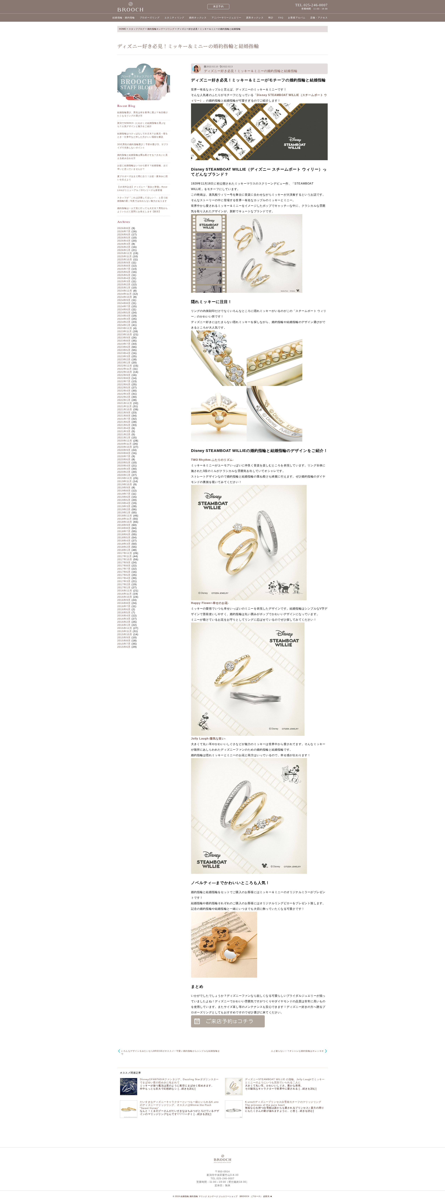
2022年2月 (124, 397)
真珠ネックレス (255, 17)
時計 (270, 17)
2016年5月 (124, 612)
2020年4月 (124, 465)
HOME (122, 29)
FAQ (280, 17)
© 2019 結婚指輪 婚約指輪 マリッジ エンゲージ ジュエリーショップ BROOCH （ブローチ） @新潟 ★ (222, 1196)
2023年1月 (124, 362)
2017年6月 (124, 571)
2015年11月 (124, 631)
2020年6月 (124, 459)
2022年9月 (124, 375)
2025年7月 (124, 268)
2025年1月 (124, 287)
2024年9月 (124, 300)
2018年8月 (124, 528)
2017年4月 (124, 578)
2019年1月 (124, 512)
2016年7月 (124, 606)
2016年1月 (124, 625)
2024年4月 (124, 315)
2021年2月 (124, 434)
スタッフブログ (137, 29)
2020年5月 (124, 462)
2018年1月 (124, 550)
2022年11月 (124, 368)
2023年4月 (124, 353)
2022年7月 (124, 381)
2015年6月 (124, 646)
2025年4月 (124, 278)
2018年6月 (124, 534)
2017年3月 (124, 581)
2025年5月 (124, 275)
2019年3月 (124, 506)
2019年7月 (124, 493)
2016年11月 (124, 593)
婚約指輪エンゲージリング (161, 29)
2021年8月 (124, 415)
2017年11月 (124, 556)
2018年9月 (124, 525)
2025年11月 (124, 256)
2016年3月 (124, 618)
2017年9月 (124, 562)
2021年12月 (124, 403)
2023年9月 (124, 337)
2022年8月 (124, 378)
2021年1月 (124, 437)
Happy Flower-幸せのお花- (210, 603)
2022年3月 (124, 393)
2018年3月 (124, 543)
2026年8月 (124, 228)
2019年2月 (124, 509)
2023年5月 (124, 350)
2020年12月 (124, 440)
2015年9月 (124, 637)
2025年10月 (124, 259)
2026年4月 (124, 240)
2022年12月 (124, 365)
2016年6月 (124, 609)
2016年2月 (124, 621)
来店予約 (218, 6)
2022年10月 (124, 372)
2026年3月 (124, 243)
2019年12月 (124, 478)
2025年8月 (124, 265)
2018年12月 (124, 515)
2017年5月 (124, 575)
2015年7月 (124, 643)
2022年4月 (124, 390)
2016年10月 (124, 596)
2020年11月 (124, 443)
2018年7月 (124, 531)
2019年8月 (124, 490)
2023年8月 (124, 340)
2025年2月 (124, 284)
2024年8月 (124, 303)
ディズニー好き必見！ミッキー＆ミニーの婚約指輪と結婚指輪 (251, 71)
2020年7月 (124, 456)
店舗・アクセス (319, 17)
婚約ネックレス (198, 17)
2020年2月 (124, 471)
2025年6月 (124, 272)
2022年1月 (124, 400)
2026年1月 (124, 250)
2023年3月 (124, 356)
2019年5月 (124, 500)
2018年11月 (124, 518)
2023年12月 (124, 328)
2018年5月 (124, 537)
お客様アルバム (296, 17)
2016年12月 (124, 590)
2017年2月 (124, 584)
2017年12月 (124, 553)
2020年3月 (124, 468)
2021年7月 (124, 418)
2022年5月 (124, 387)
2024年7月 (124, 306)
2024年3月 (124, 318)
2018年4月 (124, 540)
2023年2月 (124, 359)
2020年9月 (124, 450)
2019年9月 (124, 487)
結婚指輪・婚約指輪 (123, 17)
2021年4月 (124, 428)
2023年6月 (124, 347)
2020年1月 (124, 475)
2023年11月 (124, 331)
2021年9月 (124, 412)
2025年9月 (124, 262)
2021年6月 (124, 422)
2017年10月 (124, 559)
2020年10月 (124, 447)
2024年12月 (124, 290)
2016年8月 (124, 603)
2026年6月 (124, 234)
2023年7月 (124, 343)
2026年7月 (124, 231)
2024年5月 (124, 312)
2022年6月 (124, 384)
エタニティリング (174, 17)
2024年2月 (124, 322)
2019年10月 (124, 484)
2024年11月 (124, 293)
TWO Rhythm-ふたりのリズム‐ (212, 459)
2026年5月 (124, 237)
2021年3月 (124, 431)
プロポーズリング (150, 17)
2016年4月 (124, 615)
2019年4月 (124, 503)
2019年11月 (124, 481)
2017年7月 (124, 568)
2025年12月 (124, 253)
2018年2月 (124, 546)
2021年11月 (124, 406)
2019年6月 (124, 496)
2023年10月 (124, 334)
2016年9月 (124, 600)
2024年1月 (124, 325)
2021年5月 (124, 425)
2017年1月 (124, 587)
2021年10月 (124, 409)
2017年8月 (124, 565)
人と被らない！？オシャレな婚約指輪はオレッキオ (297, 1051)
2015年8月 (124, 640)
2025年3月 (124, 281)
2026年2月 (124, 247)
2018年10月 (124, 521)
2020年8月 (124, 453)
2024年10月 (124, 297)
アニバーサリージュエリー (226, 17)
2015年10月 (124, 634)
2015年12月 (124, 628)
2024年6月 (124, 309)
